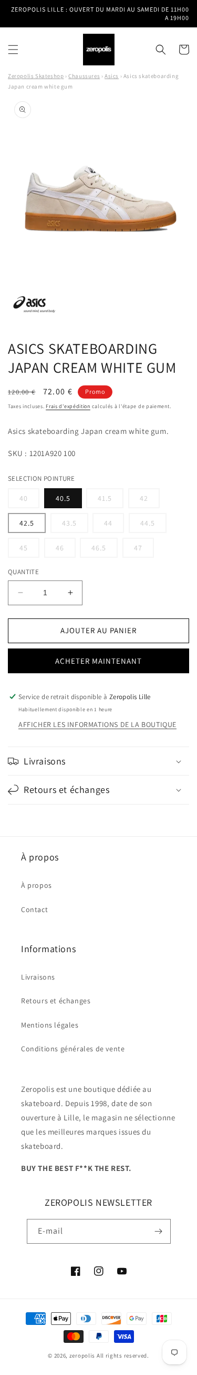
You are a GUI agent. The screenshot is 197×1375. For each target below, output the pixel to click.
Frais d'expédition (68, 406)
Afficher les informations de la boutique (97, 724)
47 (144, 550)
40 (29, 500)
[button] (13, 49)
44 (114, 525)
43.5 (75, 525)
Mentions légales (50, 1025)
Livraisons (38, 977)
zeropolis (82, 1355)
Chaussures (84, 76)
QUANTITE (23, 571)
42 (150, 500)
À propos (36, 885)
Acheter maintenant (98, 661)
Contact (34, 909)
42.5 (26, 523)
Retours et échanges (55, 1000)
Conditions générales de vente (73, 1048)
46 (66, 550)
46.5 (104, 550)
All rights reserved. (123, 1355)
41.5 (110, 500)
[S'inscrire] (158, 1231)
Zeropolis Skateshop (36, 76)
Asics (112, 76)
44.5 (153, 525)
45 (29, 550)
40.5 (63, 498)
